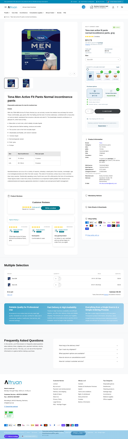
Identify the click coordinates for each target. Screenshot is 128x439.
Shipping (87, 44)
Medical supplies (108, 397)
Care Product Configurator (87, 1)
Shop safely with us (93, 235)
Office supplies (107, 399)
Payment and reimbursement (62, 389)
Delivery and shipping (59, 391)
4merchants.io (21, 432)
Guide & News (57, 394)
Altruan (9, 432)
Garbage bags (107, 391)
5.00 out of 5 (36, 207)
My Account (101, 1)
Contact (75, 1)
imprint (80, 389)
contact (55, 384)
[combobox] (53, 7)
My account (56, 386)
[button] (5, 7)
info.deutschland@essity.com (108, 183)
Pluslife (6, 13)
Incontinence (107, 394)
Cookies (80, 399)
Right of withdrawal (84, 394)
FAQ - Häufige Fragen (59, 404)
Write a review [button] (50, 208)
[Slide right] (74, 73)
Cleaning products (108, 389)
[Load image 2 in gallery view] (26, 83)
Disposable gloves (108, 384)
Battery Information (84, 402)
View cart (9, 294)
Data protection (83, 397)
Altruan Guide (50, 13)
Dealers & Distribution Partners (87, 386)
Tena (100, 143)
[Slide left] (70, 73)
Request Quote (102, 125)
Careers (80, 384)
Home (7, 17)
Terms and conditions (84, 391)
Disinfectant (107, 386)
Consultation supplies (36, 13)
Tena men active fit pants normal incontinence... (23, 17)
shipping (106, 294)
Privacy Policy (57, 399)
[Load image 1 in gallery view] (11, 83)
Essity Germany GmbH (92, 26)
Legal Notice (57, 402)
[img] (13, 227)
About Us (56, 397)
